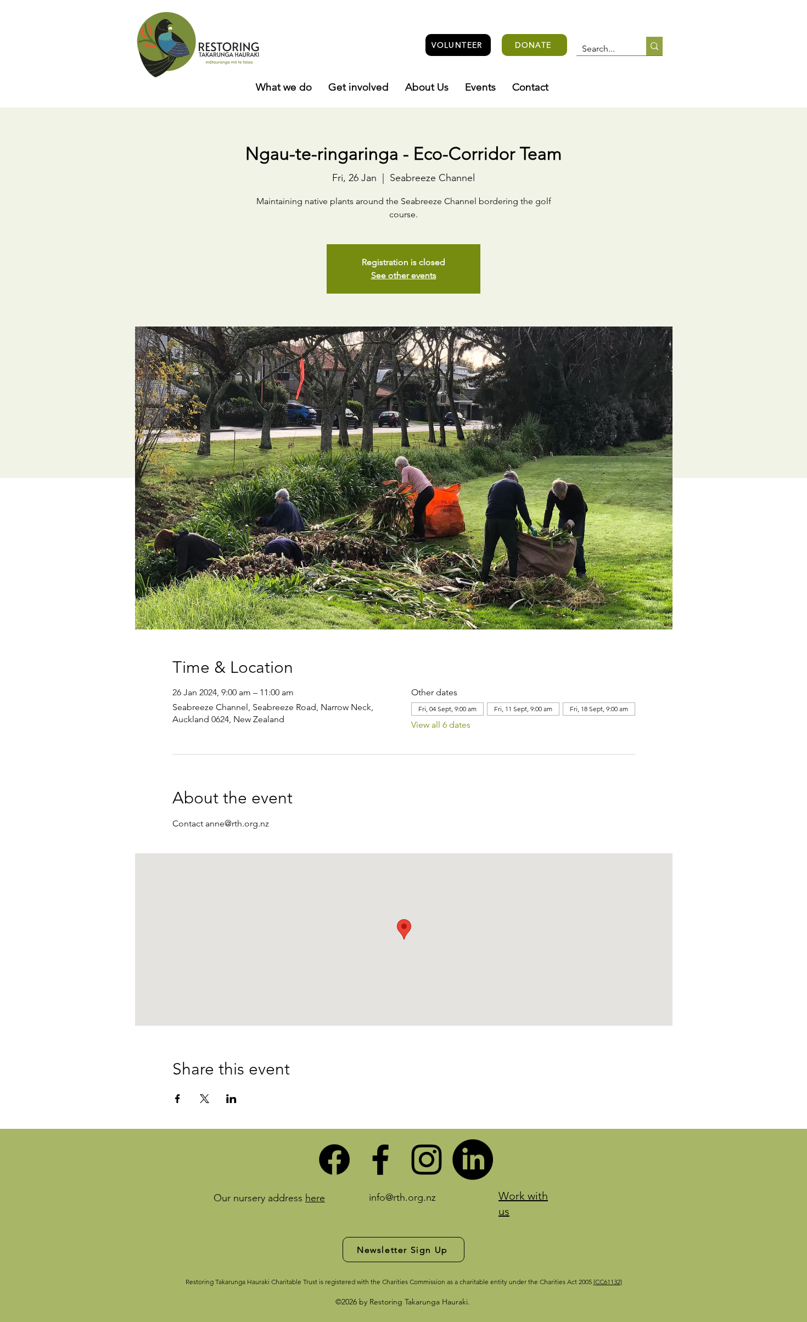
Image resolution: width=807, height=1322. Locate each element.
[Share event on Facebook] (177, 1098)
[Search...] (654, 46)
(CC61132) (607, 1282)
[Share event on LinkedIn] (231, 1098)
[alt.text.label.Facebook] (380, 1159)
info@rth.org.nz (402, 1197)
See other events (403, 275)
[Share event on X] (204, 1098)
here (315, 1198)
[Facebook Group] (334, 1159)
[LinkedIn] (472, 1159)
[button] (284, 87)
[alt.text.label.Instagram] (426, 1159)
